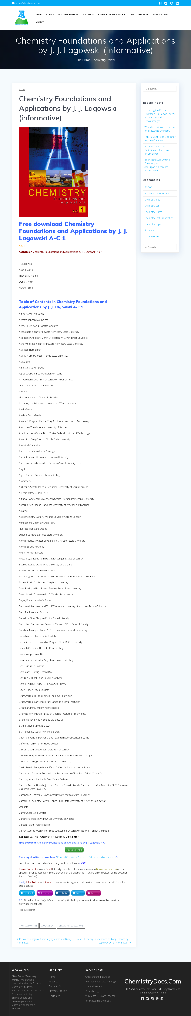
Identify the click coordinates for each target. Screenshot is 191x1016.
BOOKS (22, 89)
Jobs (131, 14)
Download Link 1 (74, 849)
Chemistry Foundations (71, 926)
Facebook (28, 893)
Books (50, 14)
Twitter (79, 893)
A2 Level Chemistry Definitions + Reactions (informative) (156, 150)
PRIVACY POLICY (58, 991)
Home (39, 14)
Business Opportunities (156, 193)
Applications (47, 926)
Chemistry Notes (153, 211)
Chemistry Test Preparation (158, 218)
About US (54, 981)
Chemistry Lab (160, 14)
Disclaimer (54, 996)
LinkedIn (64, 893)
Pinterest (95, 893)
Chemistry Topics (153, 224)
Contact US (55, 986)
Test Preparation (68, 14)
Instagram (46, 893)
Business (143, 14)
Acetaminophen (29, 926)
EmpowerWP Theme (155, 992)
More (39, 21)
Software (88, 14)
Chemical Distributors (111, 14)
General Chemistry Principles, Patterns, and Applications (86, 857)
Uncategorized (152, 236)
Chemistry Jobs (152, 199)
